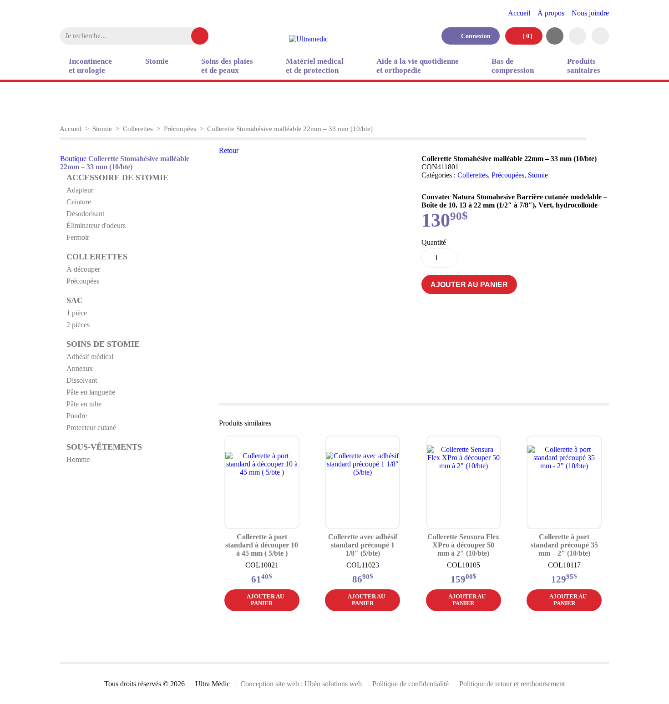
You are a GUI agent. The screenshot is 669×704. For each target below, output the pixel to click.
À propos (550, 13)
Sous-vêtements (104, 446)
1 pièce (76, 313)
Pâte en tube (83, 404)
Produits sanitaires (583, 66)
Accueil (519, 13)
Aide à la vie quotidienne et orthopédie (417, 66)
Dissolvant (81, 380)
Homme (78, 459)
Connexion (473, 36)
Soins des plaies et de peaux (227, 66)
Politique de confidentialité (410, 684)
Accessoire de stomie (117, 177)
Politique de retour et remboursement (512, 684)
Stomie (156, 61)
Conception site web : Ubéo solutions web (301, 684)
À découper (83, 269)
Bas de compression (513, 66)
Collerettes (138, 128)
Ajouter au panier (469, 285)
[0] (526, 36)
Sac (74, 300)
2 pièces (78, 325)
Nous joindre (590, 13)
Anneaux (79, 368)
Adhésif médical (89, 356)
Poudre (76, 416)
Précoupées (180, 128)
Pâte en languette (90, 392)
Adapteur (79, 190)
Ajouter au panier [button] (265, 600)
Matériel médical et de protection (315, 66)
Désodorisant (85, 214)
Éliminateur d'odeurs (96, 225)
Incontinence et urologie (90, 66)
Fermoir (77, 237)
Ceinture (78, 202)
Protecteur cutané (91, 427)
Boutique (73, 158)
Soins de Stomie (103, 344)
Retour (228, 150)
